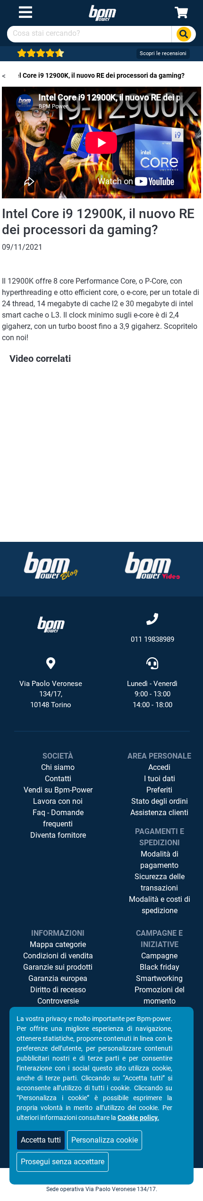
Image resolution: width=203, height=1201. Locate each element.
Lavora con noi (58, 801)
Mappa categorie (58, 944)
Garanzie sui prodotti (58, 967)
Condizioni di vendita (58, 955)
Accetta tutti (41, 1140)
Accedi (159, 767)
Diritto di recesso (58, 989)
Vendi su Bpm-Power (58, 789)
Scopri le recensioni (163, 53)
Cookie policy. (138, 1117)
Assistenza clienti (159, 812)
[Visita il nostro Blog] (51, 565)
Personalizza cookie (104, 1140)
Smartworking (159, 978)
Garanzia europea (57, 978)
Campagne (159, 955)
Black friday (159, 967)
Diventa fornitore (58, 835)
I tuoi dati (159, 778)
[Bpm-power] (102, 12)
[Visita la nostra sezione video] (152, 565)
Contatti (58, 778)
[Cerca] (183, 34)
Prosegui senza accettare (62, 1161)
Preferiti (159, 789)
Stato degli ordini (159, 801)
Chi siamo (58, 767)
